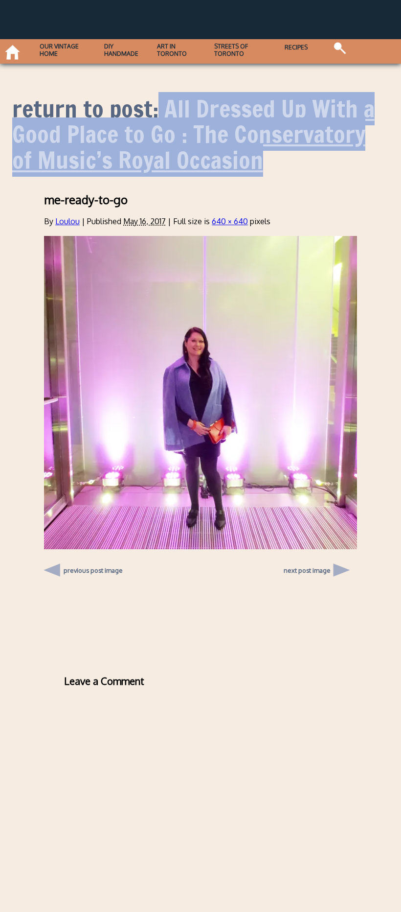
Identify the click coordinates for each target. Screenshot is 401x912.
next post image (307, 570)
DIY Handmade (121, 50)
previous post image (93, 567)
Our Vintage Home (59, 50)
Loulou (67, 221)
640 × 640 (230, 221)
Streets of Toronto (231, 50)
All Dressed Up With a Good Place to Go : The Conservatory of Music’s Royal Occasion (193, 134)
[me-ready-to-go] (200, 546)
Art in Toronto (172, 50)
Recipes (296, 47)
